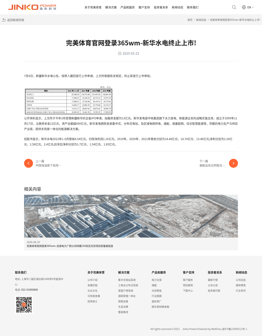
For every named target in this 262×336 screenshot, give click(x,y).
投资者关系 (161, 7)
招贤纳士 (92, 301)
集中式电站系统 (127, 280)
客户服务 (188, 280)
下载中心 (188, 290)
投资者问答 (214, 290)
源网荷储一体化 (127, 296)
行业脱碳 (157, 296)
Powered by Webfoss (209, 329)
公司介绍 (92, 280)
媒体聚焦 (241, 285)
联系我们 (192, 7)
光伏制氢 (157, 290)
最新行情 (213, 280)
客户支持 (144, 7)
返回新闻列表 (15, 20)
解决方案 (111, 7)
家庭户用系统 (125, 290)
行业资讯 (241, 290)
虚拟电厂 (157, 301)
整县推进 (123, 312)
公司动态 (241, 280)
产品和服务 (127, 7)
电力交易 (157, 280)
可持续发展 (94, 296)
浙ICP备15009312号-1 (234, 329)
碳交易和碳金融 (160, 306)
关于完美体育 (93, 7)
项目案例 (188, 285)
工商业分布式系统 (128, 285)
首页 (189, 19)
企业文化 (92, 290)
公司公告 (213, 285)
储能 (154, 285)
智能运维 (123, 301)
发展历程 (92, 285)
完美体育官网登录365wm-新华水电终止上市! (235, 19)
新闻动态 (177, 7)
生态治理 (123, 306)
